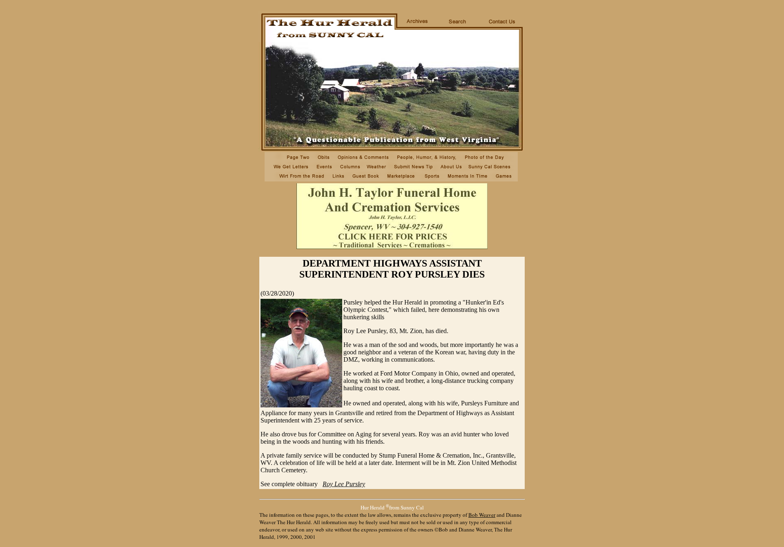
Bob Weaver (481, 514)
